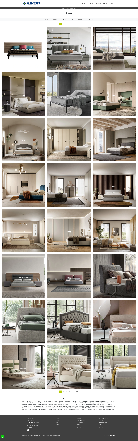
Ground (23, 368)
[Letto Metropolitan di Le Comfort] (114, 48)
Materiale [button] (55, 19)
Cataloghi (98, 3)
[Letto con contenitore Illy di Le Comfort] (114, 321)
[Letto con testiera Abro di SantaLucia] (69, 230)
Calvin (23, 323)
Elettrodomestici (81, 428)
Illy (114, 323)
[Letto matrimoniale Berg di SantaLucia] (114, 230)
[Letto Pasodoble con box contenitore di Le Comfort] (114, 367)
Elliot (69, 277)
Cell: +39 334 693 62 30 (33, 425)
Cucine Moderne (81, 420)
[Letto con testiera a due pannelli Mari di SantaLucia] (69, 139)
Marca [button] (46, 19)
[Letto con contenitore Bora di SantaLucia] (114, 185)
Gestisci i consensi (55, 435)
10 (77, 24)
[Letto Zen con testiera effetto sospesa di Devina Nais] (23, 48)
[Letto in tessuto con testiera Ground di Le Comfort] (23, 367)
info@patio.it (30, 427)
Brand (105, 3)
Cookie (47, 435)
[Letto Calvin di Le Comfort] (23, 321)
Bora (114, 186)
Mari (69, 141)
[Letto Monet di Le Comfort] (69, 367)
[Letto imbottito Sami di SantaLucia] (114, 139)
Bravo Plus (69, 50)
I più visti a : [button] (90, 19)
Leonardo (23, 277)
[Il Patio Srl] (31, 3)
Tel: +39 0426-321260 (32, 424)
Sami (114, 141)
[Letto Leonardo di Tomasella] (23, 276)
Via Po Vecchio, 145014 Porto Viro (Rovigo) (33, 421)
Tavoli (78, 424)
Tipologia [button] (80, 19)
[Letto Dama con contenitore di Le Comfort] (69, 321)
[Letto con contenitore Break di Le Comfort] (114, 276)
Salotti (100, 424)
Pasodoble (114, 368)
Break (114, 277)
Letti (75, 8)
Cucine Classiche (81, 422)
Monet (69, 368)
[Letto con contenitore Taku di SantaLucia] (23, 185)
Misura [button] (64, 19)
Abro (69, 232)
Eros (114, 95)
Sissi (69, 95)
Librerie (101, 420)
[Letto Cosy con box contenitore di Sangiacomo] (23, 94)
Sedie (78, 426)
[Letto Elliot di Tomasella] (69, 276)
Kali (69, 186)
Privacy (43, 435)
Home (63, 8)
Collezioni (90, 3)
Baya (24, 232)
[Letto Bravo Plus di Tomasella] (69, 48)
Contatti (111, 3)
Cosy (24, 95)
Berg (114, 232)
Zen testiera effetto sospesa (23, 50)
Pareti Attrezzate (103, 422)
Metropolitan (114, 50)
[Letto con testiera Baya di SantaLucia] (23, 230)
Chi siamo (57, 420)
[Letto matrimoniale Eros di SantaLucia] (114, 94)
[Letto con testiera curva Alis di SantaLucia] (23, 139)
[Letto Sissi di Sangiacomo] (69, 94)
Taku (24, 186)
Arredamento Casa (69, 8)
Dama (69, 323)
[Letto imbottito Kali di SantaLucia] (69, 185)
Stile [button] (72, 19)
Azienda (82, 3)
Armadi (101, 428)
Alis (23, 141)
